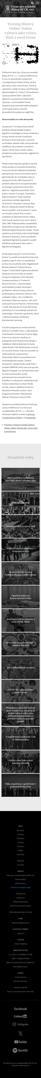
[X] (20, 1033)
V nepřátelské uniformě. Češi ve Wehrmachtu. (21, 738)
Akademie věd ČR (20, 987)
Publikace (20, 838)
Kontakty (20, 854)
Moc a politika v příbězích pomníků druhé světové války (20, 479)
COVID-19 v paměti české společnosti (20, 691)
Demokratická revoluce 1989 (20, 526)
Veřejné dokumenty (20, 902)
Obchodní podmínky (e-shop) (20, 912)
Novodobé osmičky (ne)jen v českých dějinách (20, 644)
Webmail (20, 861)
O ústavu (20, 834)
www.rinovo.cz (24, 1065)
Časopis (21, 842)
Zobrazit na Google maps (20, 887)
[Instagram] (21, 1024)
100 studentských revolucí (20, 667)
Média (20, 850)
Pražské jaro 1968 (20, 502)
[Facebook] (20, 1008)
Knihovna (20, 846)
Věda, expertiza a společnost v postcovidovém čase (20, 785)
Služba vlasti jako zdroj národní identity (20, 761)
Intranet (20, 865)
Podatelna (20, 898)
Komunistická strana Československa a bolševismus (20, 573)
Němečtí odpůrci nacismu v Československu (21, 549)
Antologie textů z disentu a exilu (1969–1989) (20, 620)
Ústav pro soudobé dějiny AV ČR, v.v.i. (23, 1063)
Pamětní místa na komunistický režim (20, 597)
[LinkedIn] (20, 1016)
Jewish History (20, 977)
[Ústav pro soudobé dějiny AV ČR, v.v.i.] (7, 9)
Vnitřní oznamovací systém (20, 906)
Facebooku (31, 417)
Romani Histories (20, 981)
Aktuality (20, 830)
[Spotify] (20, 1050)
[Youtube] (20, 1041)
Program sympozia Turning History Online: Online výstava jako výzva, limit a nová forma (20, 428)
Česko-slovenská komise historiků (20, 991)
